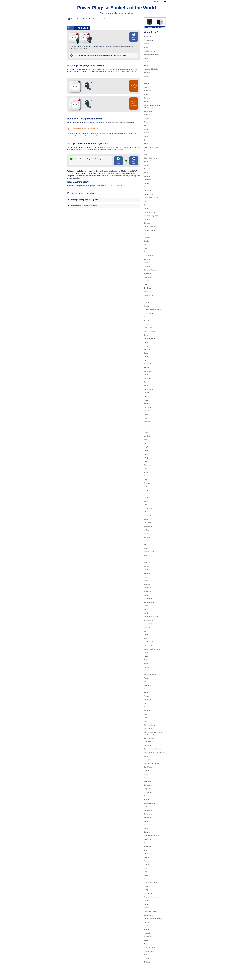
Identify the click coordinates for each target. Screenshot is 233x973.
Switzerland (147, 846)
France (146, 324)
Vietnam (146, 940)
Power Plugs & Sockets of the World (116, 7)
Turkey (146, 890)
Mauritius (147, 562)
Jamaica (146, 450)
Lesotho (146, 497)
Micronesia (147, 573)
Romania (147, 710)
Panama (146, 671)
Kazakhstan (147, 465)
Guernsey (147, 382)
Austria (146, 87)
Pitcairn (146, 689)
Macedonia (147, 523)
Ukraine (146, 908)
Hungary (146, 411)
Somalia (146, 807)
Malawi (146, 533)
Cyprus (146, 252)
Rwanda (146, 718)
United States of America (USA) (154, 918)
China (146, 208)
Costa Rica (147, 237)
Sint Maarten (148, 792)
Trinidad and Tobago (150, 882)
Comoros (147, 223)
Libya (145, 505)
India (145, 418)
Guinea (146, 385)
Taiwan (146, 853)
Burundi (146, 172)
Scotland (147, 770)
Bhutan (146, 136)
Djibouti (146, 263)
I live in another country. (104, 19)
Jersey (146, 458)
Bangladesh (148, 111)
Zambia (146, 958)
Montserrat (147, 591)
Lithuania (147, 512)
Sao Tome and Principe (151, 763)
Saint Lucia (147, 742)
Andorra (146, 58)
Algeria (146, 47)
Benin (146, 129)
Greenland (147, 364)
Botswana (147, 151)
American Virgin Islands (151, 54)
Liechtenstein (148, 508)
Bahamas (147, 98)
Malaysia (147, 537)
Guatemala (147, 378)
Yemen (146, 955)
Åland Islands (148, 40)
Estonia (146, 302)
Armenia (146, 76)
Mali (145, 544)
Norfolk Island (148, 642)
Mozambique (148, 598)
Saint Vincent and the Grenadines (155, 752)
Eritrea (146, 299)
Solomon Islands (149, 803)
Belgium (146, 122)
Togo (145, 871)
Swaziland (147, 839)
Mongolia (147, 584)
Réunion (146, 707)
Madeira (146, 530)
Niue (145, 638)
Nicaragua (147, 627)
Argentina (147, 72)
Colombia (147, 219)
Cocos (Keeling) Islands (151, 216)
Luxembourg (148, 515)
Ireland (146, 432)
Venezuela (147, 937)
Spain (146, 821)
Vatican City (148, 933)
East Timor (147, 273)
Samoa (146, 756)
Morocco (146, 595)
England (146, 291)
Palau (146, 663)
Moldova (146, 577)
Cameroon (147, 179)
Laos (145, 486)
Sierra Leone (148, 785)
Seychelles (147, 781)
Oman (146, 656)
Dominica (147, 266)
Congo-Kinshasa (149, 230)
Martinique (147, 555)
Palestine (147, 667)
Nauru (146, 609)
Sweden (146, 843)
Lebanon (147, 494)
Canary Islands (149, 187)
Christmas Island (149, 212)
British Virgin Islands (150, 158)
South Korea (148, 814)
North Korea (148, 645)
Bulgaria (146, 165)
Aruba (146, 80)
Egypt (146, 284)
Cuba (145, 245)
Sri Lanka (147, 825)
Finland (146, 320)
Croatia (146, 241)
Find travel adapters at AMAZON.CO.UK (85, 129)
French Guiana (148, 328)
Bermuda (147, 133)
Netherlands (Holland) (151, 616)
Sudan (146, 828)
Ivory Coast (147, 447)
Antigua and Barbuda (151, 69)
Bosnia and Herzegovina (152, 147)
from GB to (70, 27)
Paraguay (147, 678)
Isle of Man (147, 436)
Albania (146, 44)
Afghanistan (148, 36)
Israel (145, 439)
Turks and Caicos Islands (152, 897)
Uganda (146, 904)
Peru (145, 681)
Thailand (147, 864)
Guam (146, 374)
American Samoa (149, 51)
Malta (145, 548)
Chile (145, 205)
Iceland (146, 414)
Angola (146, 62)
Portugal (146, 696)
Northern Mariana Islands (152, 649)
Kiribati (146, 472)
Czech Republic (149, 255)
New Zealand (148, 624)
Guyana (146, 393)
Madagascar (148, 526)
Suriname (147, 832)
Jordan (146, 461)
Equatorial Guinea (150, 295)
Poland (146, 692)
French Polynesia (149, 331)
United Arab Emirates (151, 911)
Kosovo (146, 476)
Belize (146, 125)
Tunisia (146, 886)
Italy (145, 443)
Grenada (146, 367)
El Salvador (147, 288)
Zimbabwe (147, 962)
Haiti (145, 396)
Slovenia (147, 799)
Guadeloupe (148, 371)
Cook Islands (148, 234)
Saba (145, 721)
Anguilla (146, 65)
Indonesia (147, 421)
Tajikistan (147, 857)
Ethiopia (146, 306)
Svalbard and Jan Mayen (152, 835)
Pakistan (146, 660)
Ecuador (146, 281)
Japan (146, 454)
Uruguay (146, 922)
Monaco (146, 580)
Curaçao (146, 248)
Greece (146, 360)
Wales (146, 944)
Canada (146, 183)
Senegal (146, 774)
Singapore (147, 789)
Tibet (145, 868)
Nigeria (146, 634)
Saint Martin (148, 745)
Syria (145, 850)
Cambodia (147, 176)
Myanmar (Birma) (149, 602)
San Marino (147, 760)
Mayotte (146, 566)
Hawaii (146, 400)
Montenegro (148, 588)
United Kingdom (149, 915)
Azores (146, 94)
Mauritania (147, 559)
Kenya (146, 468)
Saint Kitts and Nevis (150, 738)
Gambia (146, 342)
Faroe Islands (148, 313)
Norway (146, 653)
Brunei (146, 161)
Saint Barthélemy (149, 725)
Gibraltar (146, 356)
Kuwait (146, 479)
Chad (145, 201)
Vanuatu (146, 929)
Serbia (146, 778)
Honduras (147, 403)
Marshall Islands (149, 551)
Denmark (147, 259)
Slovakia (146, 796)
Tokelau (146, 875)
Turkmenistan (148, 893)
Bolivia (146, 140)
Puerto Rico (147, 699)
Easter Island (148, 277)
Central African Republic (152, 198)
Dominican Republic (150, 270)
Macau (146, 519)
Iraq (145, 429)
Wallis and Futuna (149, 947)
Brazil (146, 154)
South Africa (148, 810)
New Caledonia (149, 620)
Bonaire (146, 143)
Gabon (146, 335)
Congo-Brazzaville (150, 226)
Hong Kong (147, 407)
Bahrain (146, 101)
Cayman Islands (149, 194)
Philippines (147, 685)
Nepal (146, 613)
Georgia (146, 346)
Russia (146, 714)
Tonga (146, 879)
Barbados (147, 115)
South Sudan (148, 817)
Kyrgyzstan (147, 483)
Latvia (146, 490)
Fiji (145, 317)
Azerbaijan (147, 90)
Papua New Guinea (150, 674)
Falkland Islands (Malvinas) (153, 310)
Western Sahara (149, 951)
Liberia (146, 501)
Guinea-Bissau (148, 389)
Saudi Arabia (148, 767)
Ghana (146, 353)
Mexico (146, 569)
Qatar (145, 703)
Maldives (147, 541)
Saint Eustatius (149, 728)
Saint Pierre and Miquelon (152, 749)
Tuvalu (146, 900)
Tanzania (147, 861)
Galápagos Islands (150, 338)
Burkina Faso (148, 169)
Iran (145, 425)
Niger (145, 631)
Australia (147, 83)
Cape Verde (148, 190)
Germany (147, 349)
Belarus (146, 118)
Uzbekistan (147, 926)
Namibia (146, 606)
